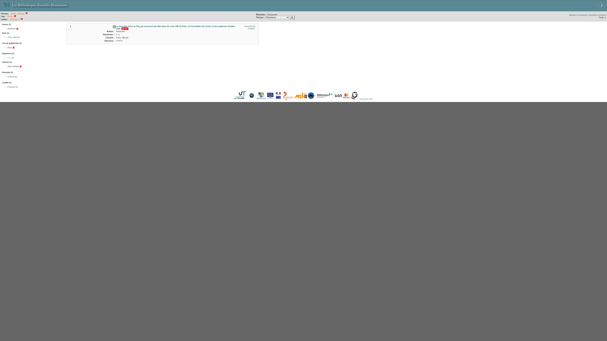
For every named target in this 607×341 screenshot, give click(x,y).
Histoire (10, 77)
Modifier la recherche (578, 15)
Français (11, 87)
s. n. (9, 58)
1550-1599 (12, 37)
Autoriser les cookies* (250, 27)
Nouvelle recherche (597, 15)
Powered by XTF (366, 99)
